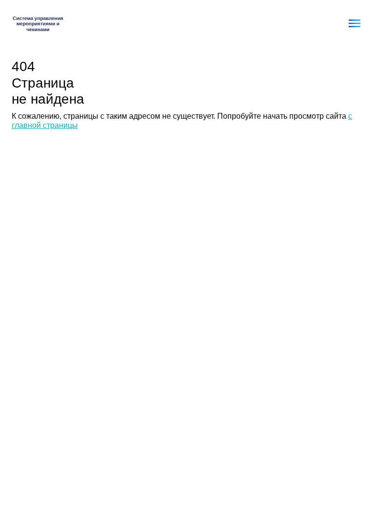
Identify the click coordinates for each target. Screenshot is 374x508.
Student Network (38, 23)
